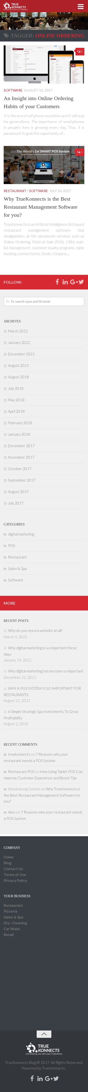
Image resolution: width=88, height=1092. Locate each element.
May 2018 (16, 400)
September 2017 (21, 480)
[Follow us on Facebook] (57, 282)
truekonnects (19, 754)
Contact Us (13, 868)
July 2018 (15, 388)
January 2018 (19, 434)
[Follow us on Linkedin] (65, 282)
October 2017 (20, 468)
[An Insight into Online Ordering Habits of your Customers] (44, 64)
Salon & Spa (17, 568)
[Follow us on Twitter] (81, 282)
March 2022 (18, 331)
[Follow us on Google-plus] (73, 282)
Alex (11, 812)
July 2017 (15, 503)
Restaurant (15, 191)
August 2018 (18, 377)
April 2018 (16, 411)
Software (13, 90)
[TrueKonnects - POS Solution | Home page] (19, 6)
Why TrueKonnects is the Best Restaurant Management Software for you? (40, 207)
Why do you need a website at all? (35, 630)
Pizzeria (10, 911)
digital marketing (21, 534)
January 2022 (19, 342)
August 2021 (18, 365)
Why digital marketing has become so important (45, 671)
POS (11, 545)
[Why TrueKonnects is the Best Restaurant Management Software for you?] (44, 165)
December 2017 (21, 445)
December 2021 (21, 354)
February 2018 (20, 423)
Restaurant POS (21, 771)
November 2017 (21, 457)
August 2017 (18, 491)
